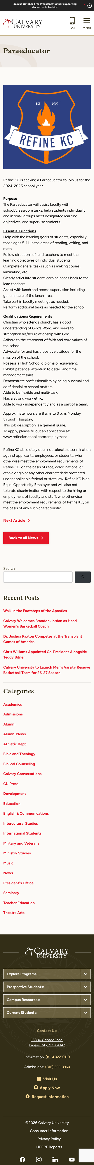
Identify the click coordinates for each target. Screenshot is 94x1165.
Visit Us (50, 1079)
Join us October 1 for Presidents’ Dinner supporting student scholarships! (45, 6)
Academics (12, 705)
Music (8, 863)
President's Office (18, 883)
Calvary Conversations (22, 774)
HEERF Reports (49, 1147)
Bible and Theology (19, 754)
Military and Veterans (21, 843)
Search (9, 569)
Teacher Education (19, 903)
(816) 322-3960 (57, 1067)
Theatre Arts (13, 913)
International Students (22, 833)
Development (14, 794)
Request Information (50, 1097)
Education (12, 804)
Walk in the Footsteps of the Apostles (35, 611)
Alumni (9, 724)
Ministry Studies (17, 853)
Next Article (14, 521)
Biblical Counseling (19, 764)
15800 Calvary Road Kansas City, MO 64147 (47, 1042)
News (8, 873)
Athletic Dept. (15, 744)
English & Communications (26, 814)
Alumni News (14, 734)
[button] (87, 23)
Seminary (11, 893)
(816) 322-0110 (58, 1057)
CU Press (10, 784)
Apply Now (50, 1088)
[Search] (83, 577)
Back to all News (23, 538)
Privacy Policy (49, 1139)
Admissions (13, 714)
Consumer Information (49, 1131)
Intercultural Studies (20, 824)
